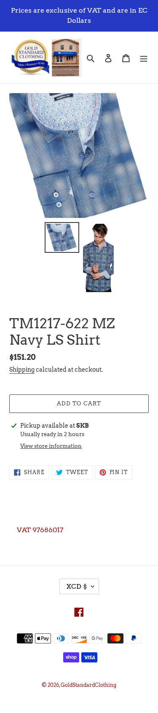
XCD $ (76, 586)
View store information (51, 446)
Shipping (22, 369)
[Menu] (144, 57)
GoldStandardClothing (88, 685)
